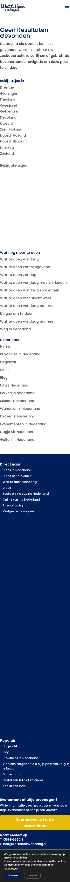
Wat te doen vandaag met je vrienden (33, 282)
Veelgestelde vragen (18, 511)
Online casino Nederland (21, 499)
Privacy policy (13, 505)
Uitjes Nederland (14, 385)
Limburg (7, 147)
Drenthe (7, 87)
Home (5, 346)
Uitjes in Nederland (17, 470)
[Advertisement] (35, 209)
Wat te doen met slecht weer (25, 298)
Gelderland (9, 111)
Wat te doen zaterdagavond (25, 266)
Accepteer (13, 875)
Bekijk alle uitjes (13, 165)
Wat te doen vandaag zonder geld (30, 290)
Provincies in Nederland (20, 354)
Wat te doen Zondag (18, 274)
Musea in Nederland (17, 400)
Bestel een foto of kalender (23, 780)
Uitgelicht (8, 361)
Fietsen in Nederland (17, 416)
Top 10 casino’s (14, 786)
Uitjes (5, 369)
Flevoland (8, 117)
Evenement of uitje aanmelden (35, 822)
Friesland (8, 99)
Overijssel (8, 105)
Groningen (9, 93)
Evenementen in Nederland (23, 424)
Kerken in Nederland (17, 392)
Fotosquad (11, 774)
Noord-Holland (13, 135)
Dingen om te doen (16, 313)
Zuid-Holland (11, 129)
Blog (4, 377)
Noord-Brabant (13, 141)
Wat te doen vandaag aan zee (26, 305)
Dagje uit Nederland (17, 431)
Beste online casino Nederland (26, 494)
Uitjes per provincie (17, 476)
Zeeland (7, 153)
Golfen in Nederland (17, 439)
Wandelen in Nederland (20, 408)
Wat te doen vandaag (19, 259)
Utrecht (6, 123)
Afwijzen (32, 875)
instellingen (11, 868)
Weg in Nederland (15, 329)
